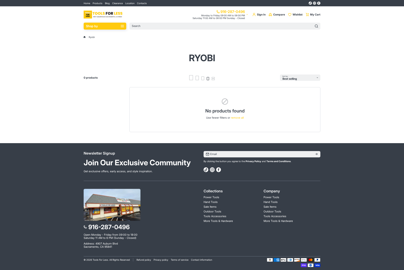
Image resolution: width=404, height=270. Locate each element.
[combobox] (224, 26)
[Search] (316, 26)
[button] (313, 14)
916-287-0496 (232, 11)
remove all (237, 117)
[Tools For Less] (103, 15)
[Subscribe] (316, 154)
